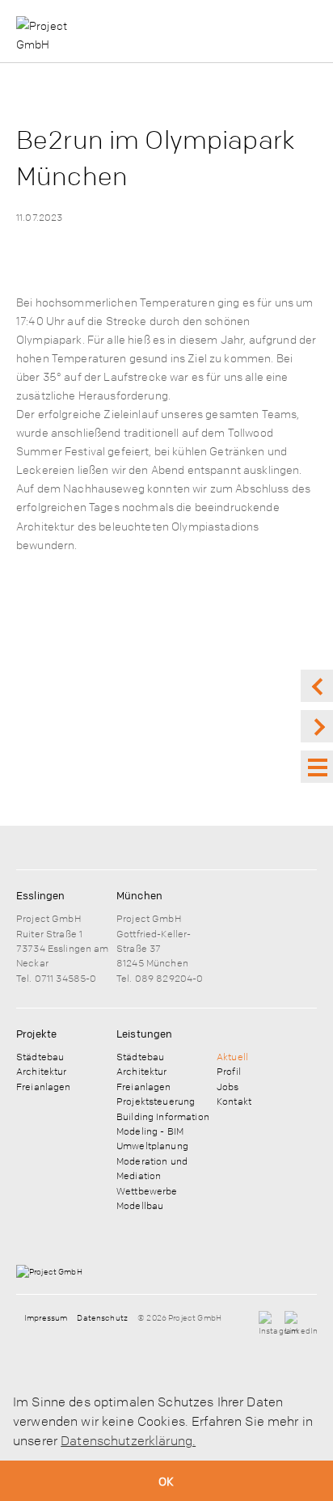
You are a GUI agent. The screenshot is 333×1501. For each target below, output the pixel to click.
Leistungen (144, 1033)
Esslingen (40, 895)
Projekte (36, 1033)
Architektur (41, 1070)
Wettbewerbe (147, 1190)
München (139, 895)
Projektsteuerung (155, 1100)
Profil (229, 1070)
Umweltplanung (152, 1145)
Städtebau (40, 1056)
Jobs (228, 1086)
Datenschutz (102, 1317)
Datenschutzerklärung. (128, 1440)
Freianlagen (43, 1086)
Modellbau (139, 1205)
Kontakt (234, 1100)
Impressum (45, 1317)
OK (166, 1481)
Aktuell (232, 1056)
